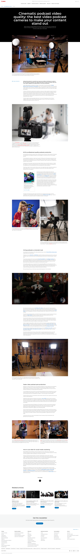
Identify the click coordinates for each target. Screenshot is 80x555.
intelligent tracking (50, 259)
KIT (26, 499)
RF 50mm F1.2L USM (46, 194)
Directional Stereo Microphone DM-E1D (23, 145)
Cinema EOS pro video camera (51, 252)
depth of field (29, 315)
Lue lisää (14, 508)
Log (42, 398)
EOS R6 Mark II (17, 142)
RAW (45, 398)
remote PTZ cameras (31, 470)
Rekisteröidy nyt (39, 523)
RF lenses (24, 143)
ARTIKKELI (13, 499)
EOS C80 (36, 255)
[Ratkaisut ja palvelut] (46, 3)
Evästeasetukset (58, 548)
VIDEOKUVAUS (56, 499)
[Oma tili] (76, 1)
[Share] (40, 481)
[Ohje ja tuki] (50, 3)
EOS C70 (16, 228)
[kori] (78, 1)
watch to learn (51, 471)
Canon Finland (3, 550)
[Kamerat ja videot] (26, 3)
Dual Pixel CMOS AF (41, 259)
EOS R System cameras (45, 469)
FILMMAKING (42, 499)
